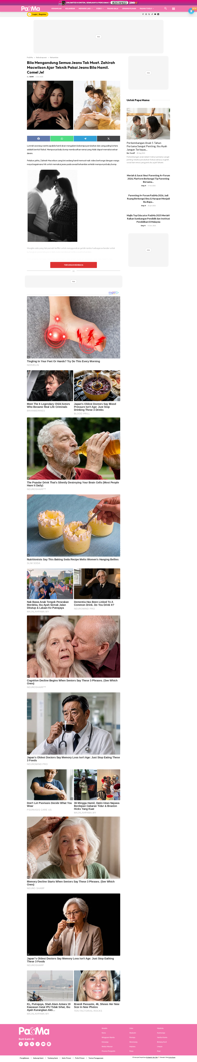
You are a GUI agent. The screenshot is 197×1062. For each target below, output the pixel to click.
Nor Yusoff (131, 153)
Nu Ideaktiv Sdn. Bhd (152, 1057)
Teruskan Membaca (73, 265)
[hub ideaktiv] (173, 7)
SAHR (31, 77)
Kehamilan (54, 57)
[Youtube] (155, 14)
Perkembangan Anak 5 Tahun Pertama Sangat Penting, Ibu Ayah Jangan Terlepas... (147, 146)
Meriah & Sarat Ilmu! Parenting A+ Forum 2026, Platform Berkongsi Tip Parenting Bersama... (148, 178)
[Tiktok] (152, 14)
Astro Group (171, 1057)
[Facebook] (142, 14)
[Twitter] (149, 14)
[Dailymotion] (158, 14)
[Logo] (31, 8)
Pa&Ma (30, 57)
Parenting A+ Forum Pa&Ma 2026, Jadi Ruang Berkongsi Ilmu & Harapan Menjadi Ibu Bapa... (148, 198)
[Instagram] (146, 14)
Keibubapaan (41, 57)
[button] (165, 8)
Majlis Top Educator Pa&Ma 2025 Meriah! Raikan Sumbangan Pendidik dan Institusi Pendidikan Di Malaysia (148, 218)
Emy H (143, 186)
